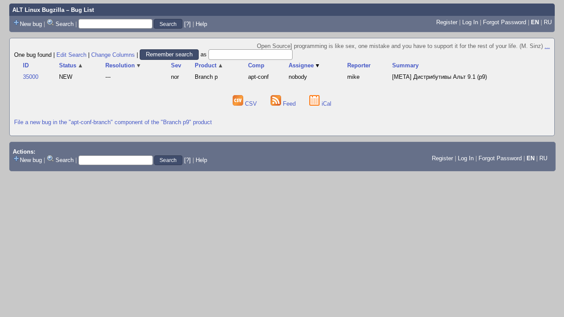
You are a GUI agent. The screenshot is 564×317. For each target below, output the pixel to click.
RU (548, 22)
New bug (31, 24)
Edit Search (71, 54)
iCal (325, 103)
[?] (187, 24)
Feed (289, 103)
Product (209, 65)
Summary (405, 65)
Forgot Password (504, 22)
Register (446, 22)
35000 (30, 77)
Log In (470, 22)
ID (26, 65)
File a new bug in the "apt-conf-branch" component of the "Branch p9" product (113, 122)
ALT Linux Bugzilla (38, 10)
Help (201, 24)
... (547, 46)
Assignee (305, 65)
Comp (256, 65)
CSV (251, 103)
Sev (176, 65)
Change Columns (113, 54)
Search (65, 24)
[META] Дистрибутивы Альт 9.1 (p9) (439, 77)
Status (71, 65)
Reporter (359, 65)
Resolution (123, 65)
